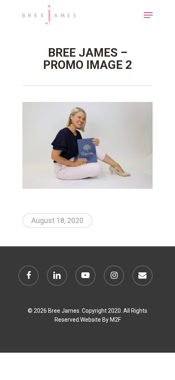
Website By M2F (100, 319)
